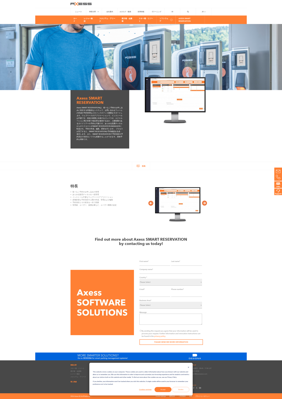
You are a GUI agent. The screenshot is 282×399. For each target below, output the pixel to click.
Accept (163, 389)
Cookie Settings (161, 396)
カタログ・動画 (125, 12)
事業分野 (92, 12)
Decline (180, 389)
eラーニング (156, 12)
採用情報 (141, 12)
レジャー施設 (75, 374)
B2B (190, 396)
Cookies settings (145, 389)
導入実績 (73, 382)
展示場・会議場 (75, 371)
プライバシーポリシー (202, 396)
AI (172, 12)
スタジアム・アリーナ (78, 377)
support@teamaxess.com (198, 374)
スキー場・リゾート (77, 368)
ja (203, 12)
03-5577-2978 (194, 371)
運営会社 (172, 396)
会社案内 (109, 12)
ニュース (78, 12)
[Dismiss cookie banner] (188, 367)
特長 (144, 166)
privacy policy (159, 336)
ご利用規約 (182, 396)
